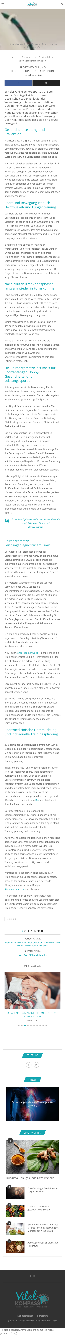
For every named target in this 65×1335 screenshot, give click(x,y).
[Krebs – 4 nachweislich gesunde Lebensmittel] (15, 1211)
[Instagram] (36, 1064)
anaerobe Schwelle (27, 652)
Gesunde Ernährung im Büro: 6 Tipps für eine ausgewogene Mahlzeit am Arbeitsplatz (43, 1227)
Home (12, 57)
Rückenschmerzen (14, 889)
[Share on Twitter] (32, 931)
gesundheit (11, 919)
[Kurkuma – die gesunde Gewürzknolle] (32, 1157)
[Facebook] (29, 1064)
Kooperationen (25, 1315)
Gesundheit (27, 57)
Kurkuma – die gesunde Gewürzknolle (30, 1178)
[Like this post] (25, 931)
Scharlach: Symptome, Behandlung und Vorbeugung (32, 1014)
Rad (37, 800)
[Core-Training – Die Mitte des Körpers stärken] (15, 1193)
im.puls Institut (35, 75)
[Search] (61, 4)
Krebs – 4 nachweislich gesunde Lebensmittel (39, 1208)
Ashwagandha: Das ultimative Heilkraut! (43, 1244)
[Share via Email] (42, 931)
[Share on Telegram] (38, 931)
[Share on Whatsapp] (35, 931)
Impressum (42, 1315)
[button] (7, 998)
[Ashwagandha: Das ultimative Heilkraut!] (15, 1247)
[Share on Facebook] (28, 931)
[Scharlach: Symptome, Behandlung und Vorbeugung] (32, 990)
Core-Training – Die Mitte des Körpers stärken (43, 1190)
